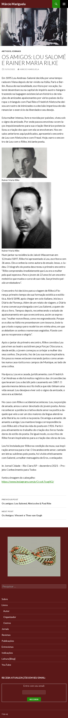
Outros (7, 623)
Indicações (7, 652)
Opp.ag (5, 714)
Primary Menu (64, 4)
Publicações (8, 640)
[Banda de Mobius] (34, 556)
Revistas (6, 634)
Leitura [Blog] (8, 658)
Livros (5, 605)
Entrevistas (8, 646)
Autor (6, 611)
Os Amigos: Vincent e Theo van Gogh (22, 513)
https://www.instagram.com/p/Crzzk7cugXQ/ (28, 481)
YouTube (6, 664)
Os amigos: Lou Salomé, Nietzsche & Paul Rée (26, 501)
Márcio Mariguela (14, 4)
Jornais (16, 51)
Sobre (5, 599)
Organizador (9, 617)
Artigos (6, 51)
